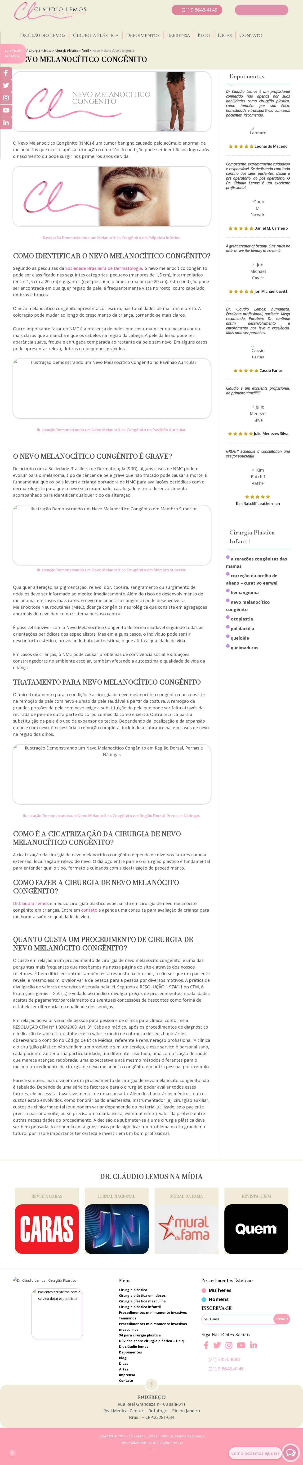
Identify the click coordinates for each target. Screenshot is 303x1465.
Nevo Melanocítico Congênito (248, 605)
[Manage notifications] (12, 1452)
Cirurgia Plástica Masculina (142, 1301)
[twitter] (217, 1348)
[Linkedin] (253, 1345)
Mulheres (220, 1290)
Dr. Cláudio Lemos (133, 1346)
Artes (124, 1369)
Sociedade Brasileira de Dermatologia (103, 268)
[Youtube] (241, 1348)
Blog (204, 35)
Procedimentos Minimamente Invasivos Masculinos (153, 1327)
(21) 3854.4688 (224, 1359)
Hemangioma (245, 592)
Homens (219, 1299)
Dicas (225, 35)
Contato (250, 35)
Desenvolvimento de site (139, 1442)
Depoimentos (143, 35)
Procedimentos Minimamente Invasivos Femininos (153, 1315)
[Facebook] (206, 1348)
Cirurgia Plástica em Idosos (142, 1295)
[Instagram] (229, 1348)
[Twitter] (6, 86)
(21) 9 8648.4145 (226, 1369)
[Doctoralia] (57, 1314)
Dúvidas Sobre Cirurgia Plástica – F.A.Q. (152, 1341)
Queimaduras (244, 648)
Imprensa (178, 35)
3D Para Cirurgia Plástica (140, 1335)
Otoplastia (242, 619)
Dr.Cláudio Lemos (42, 35)
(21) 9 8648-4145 (199, 10)
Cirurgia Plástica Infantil (72, 50)
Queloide (240, 638)
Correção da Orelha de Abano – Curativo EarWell (252, 579)
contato (89, 910)
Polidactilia (242, 628)
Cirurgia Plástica (96, 35)
